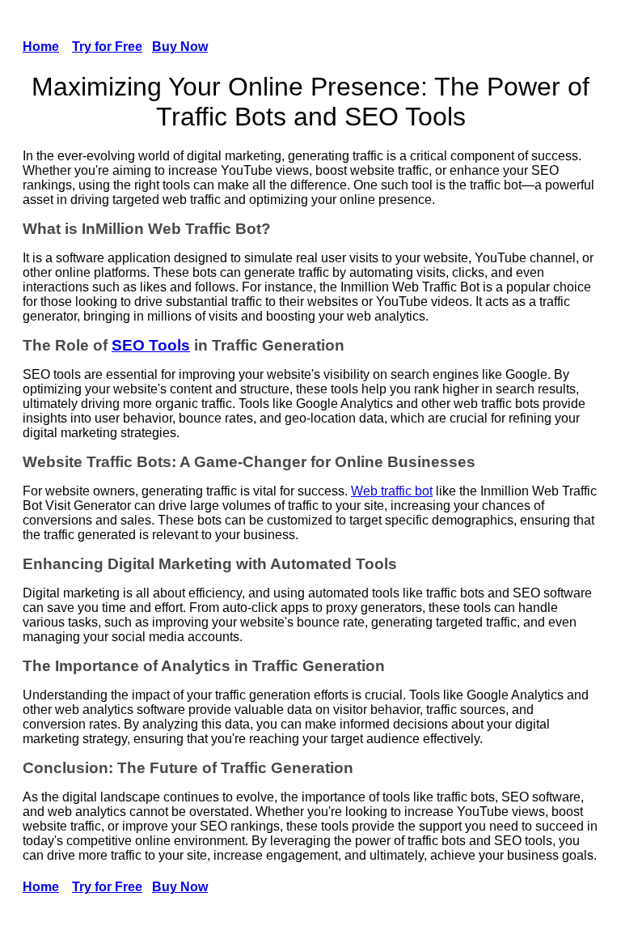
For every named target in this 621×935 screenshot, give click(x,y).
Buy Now (180, 46)
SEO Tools (151, 345)
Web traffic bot (392, 491)
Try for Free (107, 46)
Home (41, 46)
